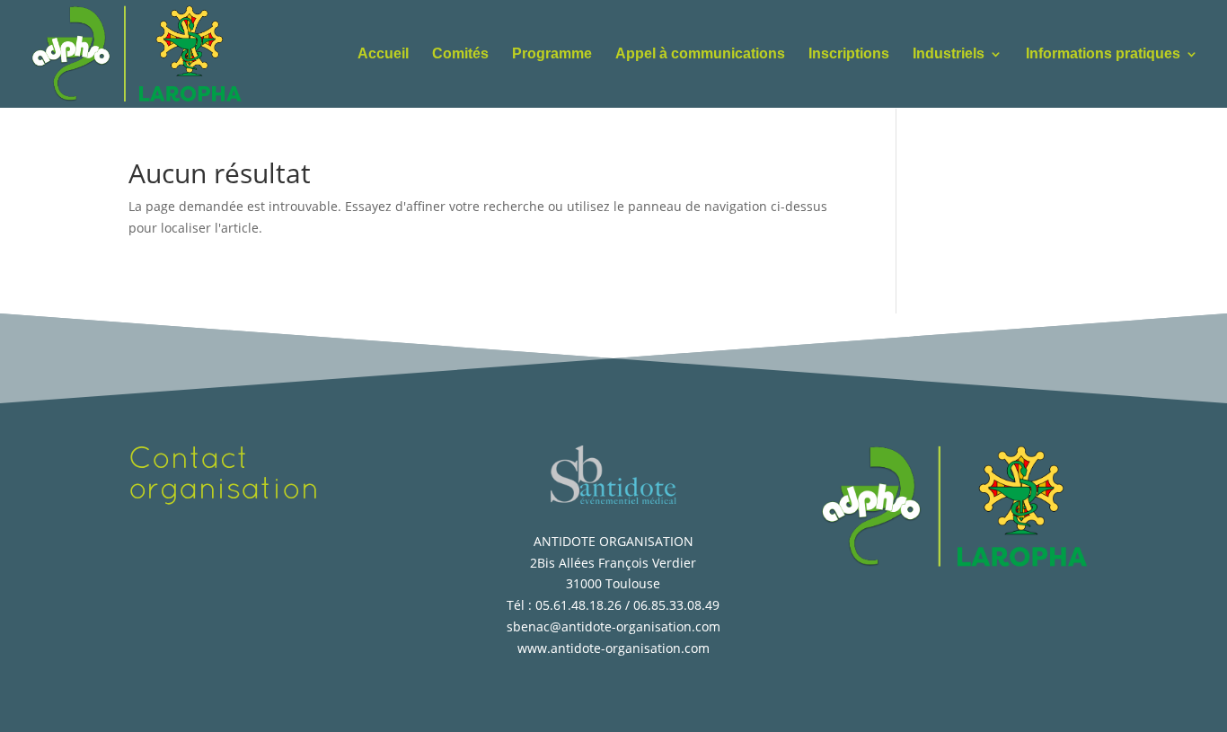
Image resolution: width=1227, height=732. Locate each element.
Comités (460, 54)
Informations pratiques (1103, 54)
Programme (552, 54)
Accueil (383, 54)
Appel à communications (700, 54)
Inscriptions (848, 54)
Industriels (948, 54)
